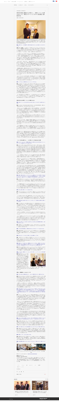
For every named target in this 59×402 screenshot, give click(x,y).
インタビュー (23, 365)
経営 (26, 365)
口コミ (35, 365)
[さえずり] (55, 1)
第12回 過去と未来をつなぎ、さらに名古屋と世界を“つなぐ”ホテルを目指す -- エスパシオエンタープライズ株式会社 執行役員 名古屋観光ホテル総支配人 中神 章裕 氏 (40, 392)
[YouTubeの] (56, 1)
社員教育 (39, 365)
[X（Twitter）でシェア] (19, 371)
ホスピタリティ (31, 365)
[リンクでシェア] (23, 371)
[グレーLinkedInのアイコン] (12, 399)
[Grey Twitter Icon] (10, 399)
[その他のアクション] (45, 10)
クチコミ (18, 365)
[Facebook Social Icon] (53, 1)
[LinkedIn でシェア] (21, 371)
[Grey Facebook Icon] (9, 399)
